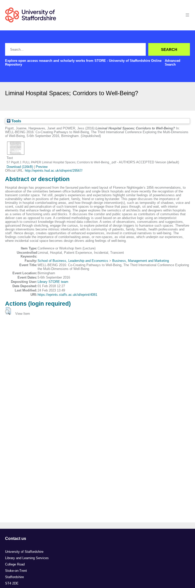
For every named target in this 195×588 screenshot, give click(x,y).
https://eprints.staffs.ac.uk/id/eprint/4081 (67, 295)
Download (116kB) (20, 167)
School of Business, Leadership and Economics (73, 261)
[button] (8, 311)
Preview (41, 167)
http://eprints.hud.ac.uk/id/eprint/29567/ (54, 170)
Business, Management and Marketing (140, 261)
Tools (15, 121)
